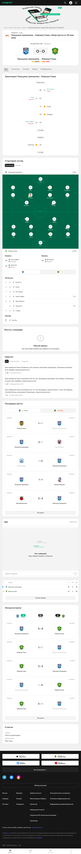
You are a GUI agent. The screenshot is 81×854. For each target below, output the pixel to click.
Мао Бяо (31, 99)
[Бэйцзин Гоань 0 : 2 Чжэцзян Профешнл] (48, 61)
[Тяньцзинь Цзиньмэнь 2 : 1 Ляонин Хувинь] (37, 61)
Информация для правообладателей (61, 804)
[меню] (76, 3)
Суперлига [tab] (25, 361)
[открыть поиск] (65, 2)
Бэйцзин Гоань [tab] (14, 361)
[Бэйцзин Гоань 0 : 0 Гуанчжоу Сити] (45, 61)
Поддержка (20, 804)
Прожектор (33, 804)
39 (7, 373)
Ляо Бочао (31, 145)
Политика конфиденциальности (60, 799)
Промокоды (34, 821)
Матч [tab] (6, 69)
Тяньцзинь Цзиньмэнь (28, 58)
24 (7, 384)
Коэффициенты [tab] (45, 69)
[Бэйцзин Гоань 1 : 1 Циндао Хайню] (42, 61)
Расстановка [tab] (9, 165)
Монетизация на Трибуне (38, 799)
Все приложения (39, 770)
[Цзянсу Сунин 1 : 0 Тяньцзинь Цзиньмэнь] (38, 61)
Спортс (6, 27)
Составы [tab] (26, 69)
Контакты (5, 804)
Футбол (11, 27)
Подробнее (39, 838)
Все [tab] (7, 361)
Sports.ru (7, 833)
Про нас (4, 793)
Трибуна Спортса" (35, 793)
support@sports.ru (37, 827)
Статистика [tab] (15, 69)
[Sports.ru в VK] (11, 777)
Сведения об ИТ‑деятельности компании (43, 815)
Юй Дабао (31, 123)
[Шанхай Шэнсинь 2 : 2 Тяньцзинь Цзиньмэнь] (32, 61)
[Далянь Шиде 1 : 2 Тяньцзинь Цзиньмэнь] (35, 61)
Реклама (19, 799)
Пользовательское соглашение (60, 793)
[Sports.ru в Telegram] (4, 777)
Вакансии (19, 793)
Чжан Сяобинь (29, 121)
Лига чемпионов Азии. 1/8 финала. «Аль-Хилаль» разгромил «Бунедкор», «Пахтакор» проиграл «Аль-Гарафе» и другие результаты (38, 368)
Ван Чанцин (50, 89)
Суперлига (24, 27)
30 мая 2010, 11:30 (36, 44)
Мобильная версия (40, 785)
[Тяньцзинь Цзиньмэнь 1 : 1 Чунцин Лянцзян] (34, 61)
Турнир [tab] (34, 69)
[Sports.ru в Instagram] (19, 777)
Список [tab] (18, 165)
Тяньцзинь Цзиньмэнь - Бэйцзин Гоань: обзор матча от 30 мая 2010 (46, 27)
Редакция (5, 799)
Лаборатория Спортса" (37, 810)
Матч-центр (17, 27)
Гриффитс (50, 114)
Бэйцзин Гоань (49, 58)
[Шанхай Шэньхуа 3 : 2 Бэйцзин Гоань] (47, 61)
